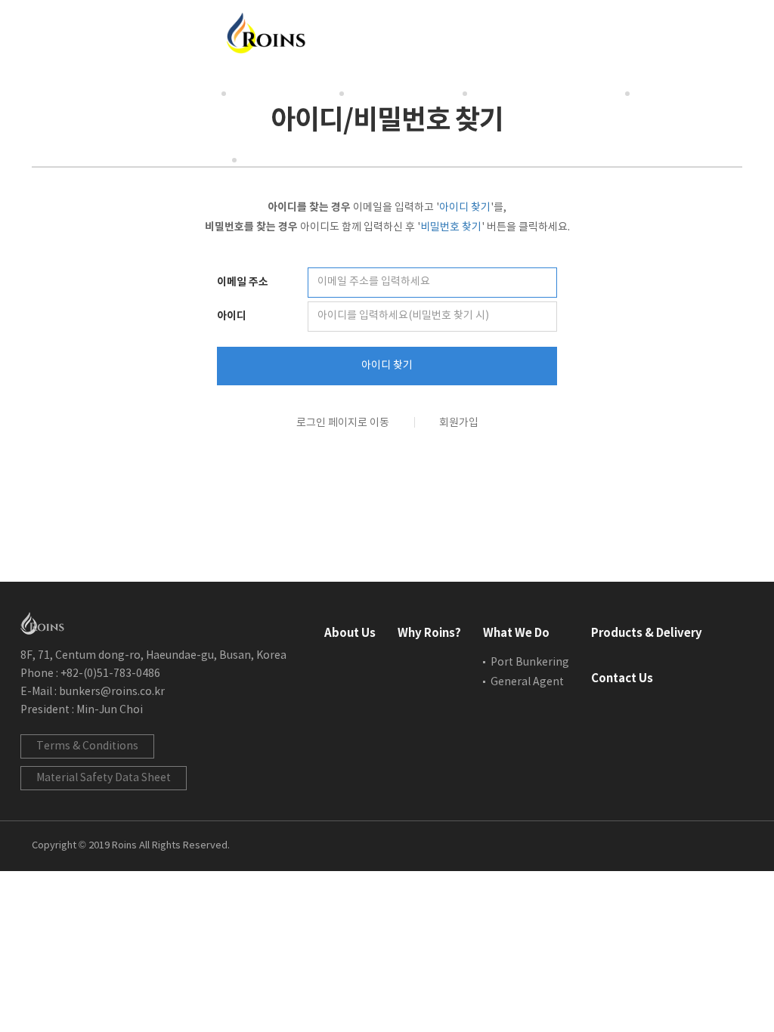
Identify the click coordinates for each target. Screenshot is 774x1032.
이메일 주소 (242, 282)
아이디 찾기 (387, 366)
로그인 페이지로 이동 (342, 423)
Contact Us (178, 159)
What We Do (405, 92)
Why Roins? (284, 92)
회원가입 (458, 423)
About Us (173, 92)
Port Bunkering (530, 662)
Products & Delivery (646, 633)
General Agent (527, 682)
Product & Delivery (548, 92)
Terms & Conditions (87, 746)
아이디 (231, 316)
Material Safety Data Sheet (103, 778)
